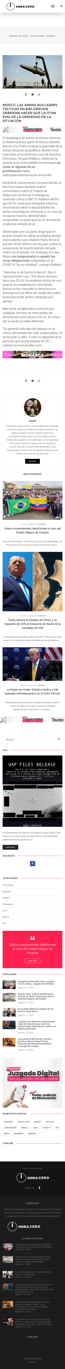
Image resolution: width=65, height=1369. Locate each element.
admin (40, 36)
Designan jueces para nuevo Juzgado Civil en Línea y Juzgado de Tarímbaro (33, 1245)
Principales (8, 904)
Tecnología (8, 885)
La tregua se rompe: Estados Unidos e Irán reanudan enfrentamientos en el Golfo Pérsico (32, 691)
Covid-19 (46, 1128)
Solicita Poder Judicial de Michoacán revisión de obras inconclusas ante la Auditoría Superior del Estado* (33, 1259)
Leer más (10, 847)
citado (45, 158)
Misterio (32, 1134)
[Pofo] (20, 6)
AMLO (6, 1134)
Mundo (51, 36)
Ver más (32, 461)
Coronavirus (10, 1128)
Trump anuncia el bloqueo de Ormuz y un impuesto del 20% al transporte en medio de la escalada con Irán (32, 624)
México (24, 1128)
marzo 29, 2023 (19, 36)
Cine (5, 910)
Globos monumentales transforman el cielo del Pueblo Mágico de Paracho (32, 530)
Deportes (7, 891)
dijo (50, 272)
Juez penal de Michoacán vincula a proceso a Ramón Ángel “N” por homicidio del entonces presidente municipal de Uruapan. (32, 1305)
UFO (5, 923)
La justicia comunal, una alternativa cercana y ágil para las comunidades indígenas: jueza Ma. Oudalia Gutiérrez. (34, 1321)
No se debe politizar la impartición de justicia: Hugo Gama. (33, 1273)
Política (6, 898)
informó (42, 309)
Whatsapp (18, 1134)
